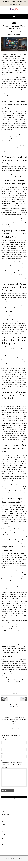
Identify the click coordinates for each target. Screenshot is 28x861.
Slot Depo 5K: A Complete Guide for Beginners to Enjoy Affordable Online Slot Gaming (14, 719)
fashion (4, 818)
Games (14, 22)
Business (7, 1)
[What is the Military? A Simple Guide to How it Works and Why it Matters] (23, 699)
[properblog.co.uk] (14, 9)
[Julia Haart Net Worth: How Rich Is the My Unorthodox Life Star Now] (4, 699)
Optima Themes (18, 858)
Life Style (20, 1)
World (10, 4)
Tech (25, 1)
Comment (4, 767)
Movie (3, 831)
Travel (3, 844)
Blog (3, 804)
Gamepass (5, 690)
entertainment (5, 814)
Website (3, 754)
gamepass (13, 56)
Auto (3, 801)
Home (3, 1)
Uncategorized (6, 848)
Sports (3, 838)
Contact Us (16, 4)
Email (3, 746)
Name (3, 739)
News (3, 834)
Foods (3, 821)
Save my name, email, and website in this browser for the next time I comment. (12, 763)
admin (18, 34)
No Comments (14, 693)
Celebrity (13, 1)
